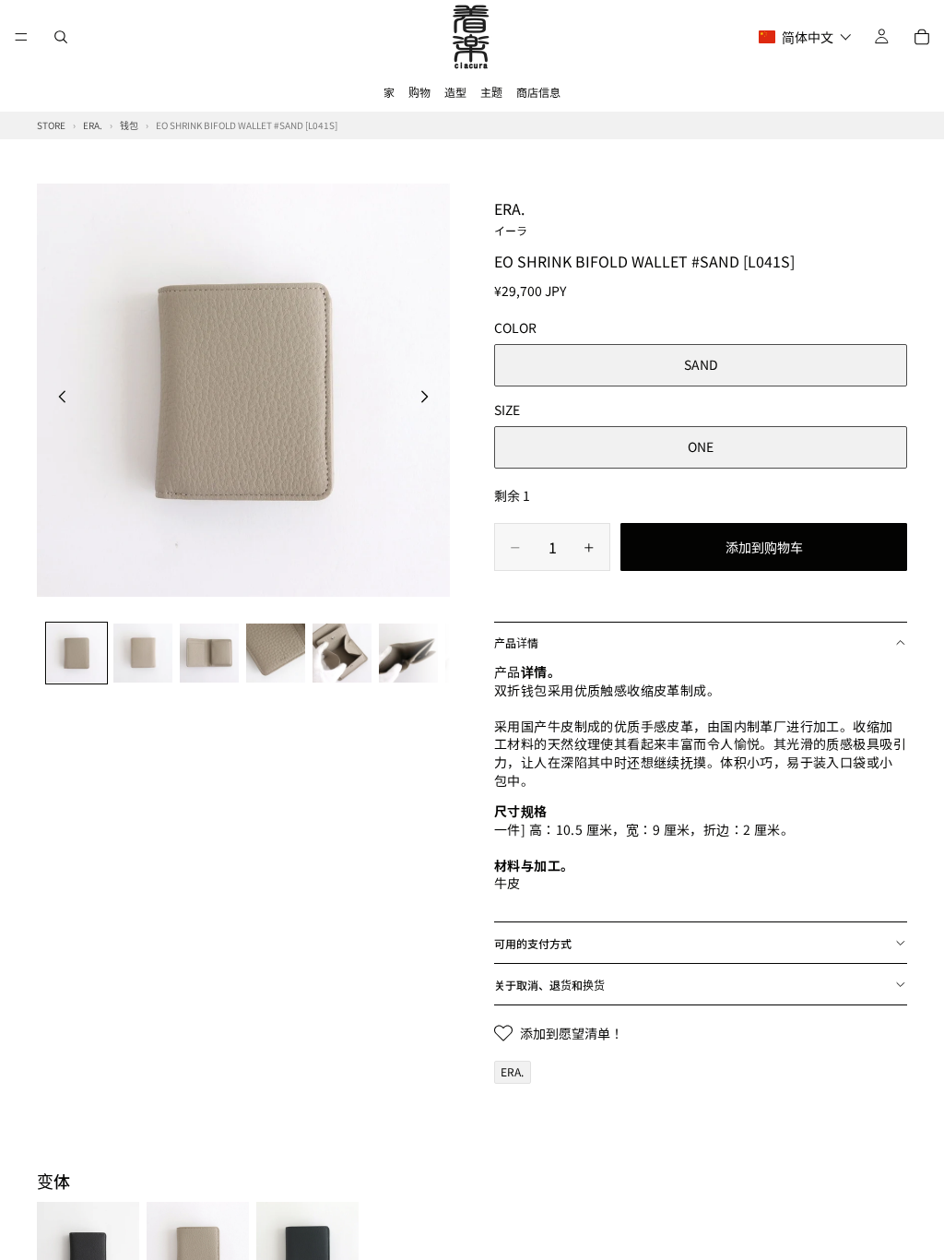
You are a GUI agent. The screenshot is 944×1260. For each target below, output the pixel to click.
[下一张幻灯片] (429, 398)
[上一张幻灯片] (57, 398)
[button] (805, 36)
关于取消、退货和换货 (549, 985)
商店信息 (538, 92)
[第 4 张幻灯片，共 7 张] (275, 653)
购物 (419, 92)
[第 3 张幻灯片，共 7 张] (209, 653)
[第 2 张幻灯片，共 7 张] (142, 653)
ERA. (510, 217)
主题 (491, 92)
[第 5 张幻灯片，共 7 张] (342, 653)
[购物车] (922, 37)
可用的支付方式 (533, 943)
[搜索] (61, 37)
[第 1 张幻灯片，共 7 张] (76, 653)
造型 (455, 92)
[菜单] (21, 37)
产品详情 (516, 642)
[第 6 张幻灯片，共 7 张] (408, 653)
